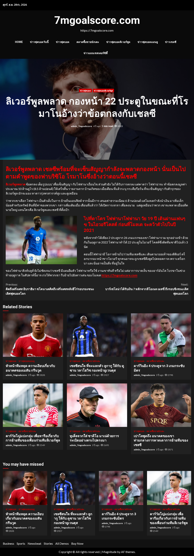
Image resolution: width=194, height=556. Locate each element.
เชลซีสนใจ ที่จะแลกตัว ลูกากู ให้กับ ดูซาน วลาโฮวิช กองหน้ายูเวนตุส (97, 335)
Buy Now (77, 543)
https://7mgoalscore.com (119, 275)
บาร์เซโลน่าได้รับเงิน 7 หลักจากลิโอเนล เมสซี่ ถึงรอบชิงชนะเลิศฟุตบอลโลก (146, 289)
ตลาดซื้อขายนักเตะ (88, 41)
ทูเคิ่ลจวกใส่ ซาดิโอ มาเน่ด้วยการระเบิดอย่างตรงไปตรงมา (97, 405)
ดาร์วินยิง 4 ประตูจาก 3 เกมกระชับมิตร (161, 335)
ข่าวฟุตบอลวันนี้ (39, 41)
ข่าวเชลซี (170, 41)
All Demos (62, 543)
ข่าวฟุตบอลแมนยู (148, 41)
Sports (21, 543)
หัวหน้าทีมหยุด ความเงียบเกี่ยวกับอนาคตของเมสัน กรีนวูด (33, 335)
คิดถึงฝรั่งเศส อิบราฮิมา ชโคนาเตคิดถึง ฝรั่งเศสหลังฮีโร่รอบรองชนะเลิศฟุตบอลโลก (50, 289)
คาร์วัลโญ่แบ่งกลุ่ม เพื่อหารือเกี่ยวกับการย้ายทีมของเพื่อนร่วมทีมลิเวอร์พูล (33, 405)
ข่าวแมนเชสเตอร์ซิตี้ (96, 53)
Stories (48, 543)
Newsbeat (34, 543)
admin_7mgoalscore (81, 126)
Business (8, 543)
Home (19, 41)
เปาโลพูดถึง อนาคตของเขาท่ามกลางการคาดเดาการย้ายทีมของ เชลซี (161, 405)
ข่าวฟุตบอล (62, 41)
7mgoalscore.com (97, 20)
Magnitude (109, 552)
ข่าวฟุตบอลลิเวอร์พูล (118, 41)
